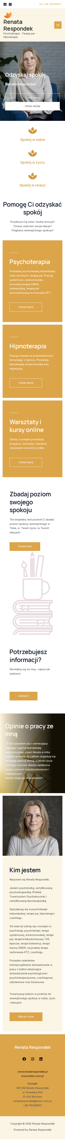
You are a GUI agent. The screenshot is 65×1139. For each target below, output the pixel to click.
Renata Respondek (18, 25)
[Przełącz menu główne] (58, 25)
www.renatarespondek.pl (32, 1071)
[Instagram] (10, 4)
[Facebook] (5, 4)
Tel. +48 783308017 (50, 4)
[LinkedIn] (41, 1060)
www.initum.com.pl (32, 1076)
